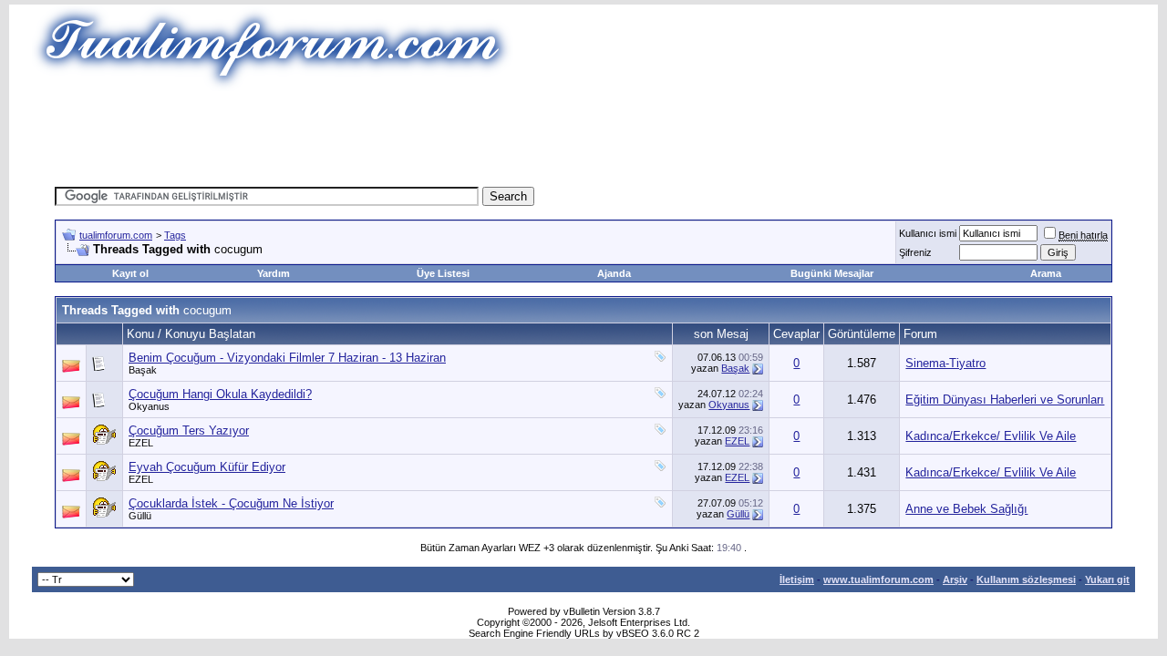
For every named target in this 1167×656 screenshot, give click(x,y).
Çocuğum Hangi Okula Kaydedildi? (220, 394)
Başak (143, 369)
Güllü (140, 515)
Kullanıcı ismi (927, 233)
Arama (1045, 273)
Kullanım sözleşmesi (1026, 579)
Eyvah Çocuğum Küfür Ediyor (207, 467)
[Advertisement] (583, 132)
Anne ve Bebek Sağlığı (966, 509)
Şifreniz (915, 252)
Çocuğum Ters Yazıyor (189, 430)
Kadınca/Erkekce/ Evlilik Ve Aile (990, 436)
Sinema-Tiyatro (945, 363)
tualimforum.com (115, 235)
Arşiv (955, 579)
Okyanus (149, 406)
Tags (175, 235)
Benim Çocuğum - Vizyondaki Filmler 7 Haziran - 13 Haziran (287, 357)
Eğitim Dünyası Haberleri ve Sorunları (1004, 399)
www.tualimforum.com (878, 579)
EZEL (141, 442)
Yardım (273, 273)
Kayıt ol (130, 273)
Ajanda (614, 273)
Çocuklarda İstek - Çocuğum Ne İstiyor (231, 503)
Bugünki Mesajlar (831, 273)
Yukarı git (1107, 579)
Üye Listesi (443, 273)
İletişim (797, 579)
